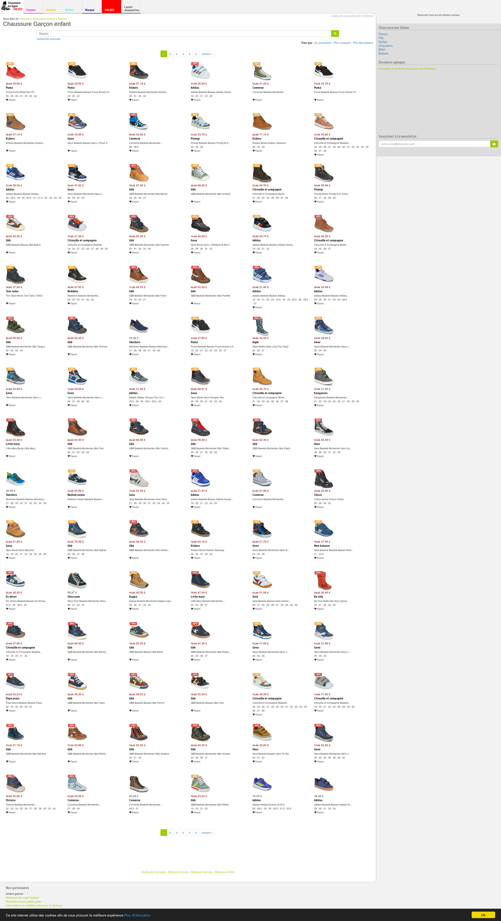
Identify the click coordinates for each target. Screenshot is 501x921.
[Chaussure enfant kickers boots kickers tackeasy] (200, 529)
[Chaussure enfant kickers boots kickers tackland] (262, 122)
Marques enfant (224, 872)
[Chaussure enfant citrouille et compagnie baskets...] (324, 122)
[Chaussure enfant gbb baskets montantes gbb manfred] (15, 733)
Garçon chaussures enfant (352, 16)
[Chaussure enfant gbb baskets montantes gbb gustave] (139, 733)
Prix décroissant (363, 43)
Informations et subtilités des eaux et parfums (34, 905)
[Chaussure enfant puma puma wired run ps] (15, 71)
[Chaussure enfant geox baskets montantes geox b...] (262, 529)
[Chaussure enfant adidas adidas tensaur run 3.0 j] (139, 377)
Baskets (383, 53)
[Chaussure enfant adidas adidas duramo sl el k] (262, 784)
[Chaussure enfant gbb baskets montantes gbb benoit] (139, 173)
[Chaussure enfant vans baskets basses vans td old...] (262, 733)
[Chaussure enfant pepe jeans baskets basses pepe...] (15, 682)
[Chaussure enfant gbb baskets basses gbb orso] (200, 682)
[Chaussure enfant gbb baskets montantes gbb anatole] (200, 173)
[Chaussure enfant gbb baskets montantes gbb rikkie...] (77, 733)
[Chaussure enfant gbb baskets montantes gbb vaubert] (200, 733)
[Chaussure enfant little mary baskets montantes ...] (200, 580)
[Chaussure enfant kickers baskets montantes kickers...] (139, 71)
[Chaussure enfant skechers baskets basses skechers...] (139, 326)
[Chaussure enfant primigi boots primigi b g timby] (324, 173)
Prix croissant (342, 43)
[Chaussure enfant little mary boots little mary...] (15, 428)
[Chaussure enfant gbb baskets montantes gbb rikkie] (200, 784)
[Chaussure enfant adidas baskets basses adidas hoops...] (200, 479)
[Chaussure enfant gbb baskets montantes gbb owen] (77, 682)
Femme (32, 10)
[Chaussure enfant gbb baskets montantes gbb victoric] (139, 428)
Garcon (62, 19)
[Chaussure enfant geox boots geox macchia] (15, 529)
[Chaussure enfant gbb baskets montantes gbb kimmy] (77, 631)
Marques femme (178, 872)
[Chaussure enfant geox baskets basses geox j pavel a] (77, 122)
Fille (381, 38)
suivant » (207, 54)
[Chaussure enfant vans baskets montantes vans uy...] (324, 428)
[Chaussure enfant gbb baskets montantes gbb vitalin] (262, 428)
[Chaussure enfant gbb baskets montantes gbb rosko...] (200, 631)
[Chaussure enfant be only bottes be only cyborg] (324, 580)
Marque (91, 11)
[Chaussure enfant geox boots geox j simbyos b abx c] (200, 224)
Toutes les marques (153, 872)
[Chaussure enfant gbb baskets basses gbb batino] (15, 224)
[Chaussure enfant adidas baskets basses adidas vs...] (324, 784)
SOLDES (111, 11)
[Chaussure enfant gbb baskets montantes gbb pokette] (200, 275)
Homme (52, 10)
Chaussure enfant (44, 19)
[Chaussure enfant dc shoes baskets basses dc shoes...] (15, 580)
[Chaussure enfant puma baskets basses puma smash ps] (324, 71)
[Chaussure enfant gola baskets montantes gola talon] (139, 479)
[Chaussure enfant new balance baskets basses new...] (324, 529)
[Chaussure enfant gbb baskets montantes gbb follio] (139, 275)
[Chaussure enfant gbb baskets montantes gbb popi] (77, 428)
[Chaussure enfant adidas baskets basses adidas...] (15, 173)
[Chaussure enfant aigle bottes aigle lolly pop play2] (262, 326)
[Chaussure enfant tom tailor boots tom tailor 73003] (15, 275)
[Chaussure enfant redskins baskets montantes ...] (77, 275)
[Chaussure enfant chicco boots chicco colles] (324, 479)
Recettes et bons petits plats (23, 901)
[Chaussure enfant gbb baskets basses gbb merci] (139, 631)
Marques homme (201, 872)
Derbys (383, 42)
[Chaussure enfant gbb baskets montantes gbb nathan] (77, 529)
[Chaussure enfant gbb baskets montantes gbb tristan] (200, 428)
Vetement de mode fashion (22, 897)
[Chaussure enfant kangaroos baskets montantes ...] (324, 377)
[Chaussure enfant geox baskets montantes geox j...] (77, 173)
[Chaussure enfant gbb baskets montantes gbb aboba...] (139, 529)
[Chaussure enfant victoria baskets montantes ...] (15, 784)
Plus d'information (137, 915)
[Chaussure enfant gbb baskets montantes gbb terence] (77, 326)
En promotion (323, 43)
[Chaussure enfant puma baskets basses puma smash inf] (77, 71)
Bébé (382, 49)
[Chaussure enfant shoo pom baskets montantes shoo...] (77, 580)
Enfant (71, 10)
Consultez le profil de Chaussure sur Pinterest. (407, 68)
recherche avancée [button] (48, 39)
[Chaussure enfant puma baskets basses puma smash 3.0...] (200, 326)
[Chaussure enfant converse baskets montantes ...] (262, 71)
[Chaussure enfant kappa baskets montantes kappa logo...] (139, 580)
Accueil (25, 19)
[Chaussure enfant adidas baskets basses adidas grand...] (200, 71)
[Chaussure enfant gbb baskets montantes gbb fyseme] (139, 224)
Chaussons (386, 46)
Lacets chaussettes (131, 8)
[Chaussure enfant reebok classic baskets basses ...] (77, 479)
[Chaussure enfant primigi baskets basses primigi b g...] (200, 122)
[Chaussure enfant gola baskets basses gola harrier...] (262, 580)
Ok (483, 914)
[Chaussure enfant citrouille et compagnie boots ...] (262, 173)
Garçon (383, 34)
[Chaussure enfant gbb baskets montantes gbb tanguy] (15, 326)
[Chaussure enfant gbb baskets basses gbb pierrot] (139, 682)
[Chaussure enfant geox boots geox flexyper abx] (200, 377)
